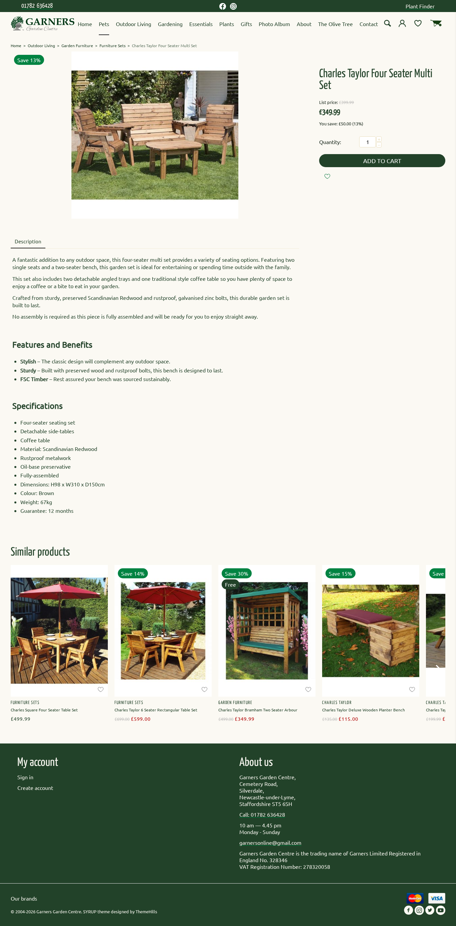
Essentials (201, 23)
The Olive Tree (335, 23)
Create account (35, 787)
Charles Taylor (337, 703)
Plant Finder (420, 6)
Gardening (170, 23)
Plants (226, 23)
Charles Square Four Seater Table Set (44, 709)
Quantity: (330, 141)
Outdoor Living (133, 23)
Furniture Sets (112, 45)
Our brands (24, 898)
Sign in (25, 777)
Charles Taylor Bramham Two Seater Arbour (257, 709)
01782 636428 (37, 6)
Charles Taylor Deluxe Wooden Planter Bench (363, 709)
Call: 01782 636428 (262, 814)
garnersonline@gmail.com (270, 842)
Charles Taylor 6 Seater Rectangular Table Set (156, 709)
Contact (369, 23)
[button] (439, 672)
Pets (104, 23)
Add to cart (382, 160)
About (304, 23)
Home (85, 23)
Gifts (246, 23)
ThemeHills (146, 911)
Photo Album (274, 23)
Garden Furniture (77, 45)
